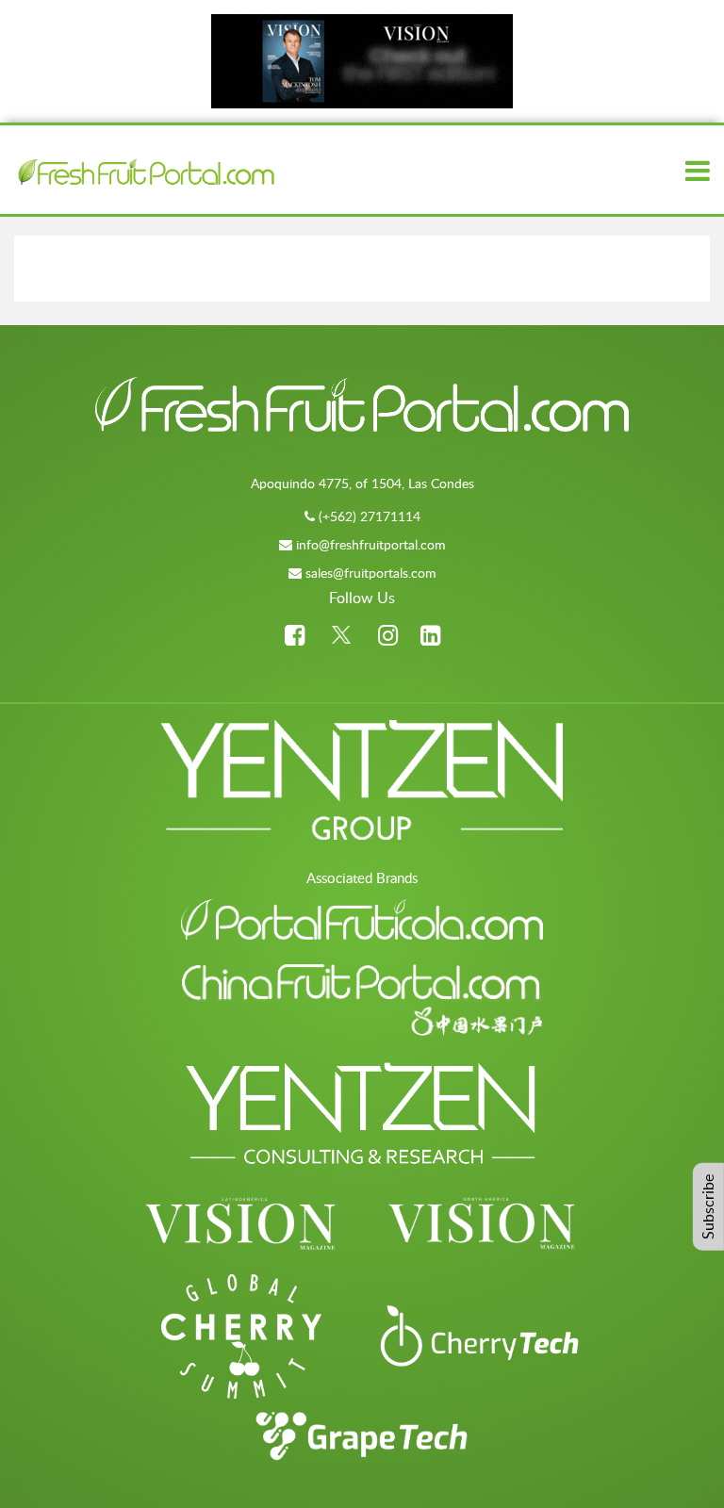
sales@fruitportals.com (370, 573)
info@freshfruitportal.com (371, 544)
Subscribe (708, 1206)
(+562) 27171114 (369, 516)
